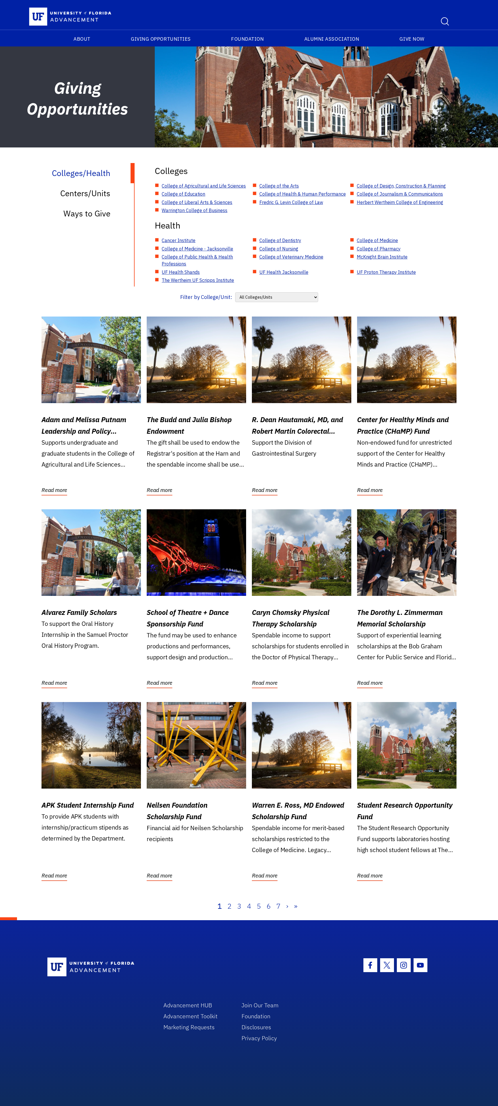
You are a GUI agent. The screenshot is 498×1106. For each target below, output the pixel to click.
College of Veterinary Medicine (291, 257)
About (81, 39)
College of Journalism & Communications (400, 194)
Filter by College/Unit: (206, 297)
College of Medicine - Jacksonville (197, 249)
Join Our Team (260, 1005)
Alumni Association (331, 39)
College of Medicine (377, 240)
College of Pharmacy (379, 249)
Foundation (247, 39)
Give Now (411, 39)
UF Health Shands (181, 272)
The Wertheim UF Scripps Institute (198, 280)
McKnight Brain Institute (382, 257)
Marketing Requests (189, 1027)
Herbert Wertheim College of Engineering (400, 202)
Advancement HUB (187, 1005)
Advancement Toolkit (190, 1016)
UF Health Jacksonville (283, 272)
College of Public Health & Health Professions (197, 260)
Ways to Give (86, 213)
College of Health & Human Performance (302, 194)
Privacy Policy (259, 1038)
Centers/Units (85, 193)
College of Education (183, 194)
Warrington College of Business (194, 210)
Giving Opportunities (161, 39)
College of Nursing (278, 249)
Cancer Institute (178, 240)
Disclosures (256, 1027)
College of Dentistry (280, 240)
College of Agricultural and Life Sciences (204, 186)
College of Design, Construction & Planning (401, 186)
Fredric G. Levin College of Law (291, 202)
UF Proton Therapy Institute (386, 272)
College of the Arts (279, 186)
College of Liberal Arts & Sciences (197, 202)
